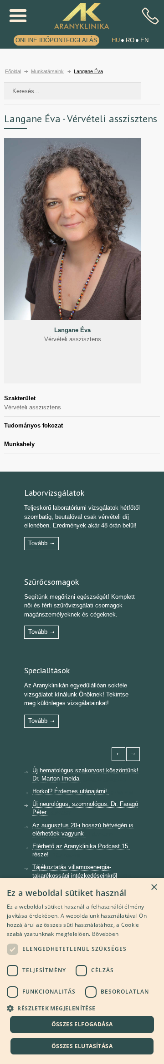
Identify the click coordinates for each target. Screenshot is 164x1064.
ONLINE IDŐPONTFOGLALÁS (56, 40)
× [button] (153, 887)
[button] (82, 1007)
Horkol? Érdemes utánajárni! (70, 791)
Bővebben (105, 934)
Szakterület (20, 398)
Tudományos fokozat (33, 425)
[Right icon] (133, 754)
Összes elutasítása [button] (82, 1046)
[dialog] (82, 971)
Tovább (37, 543)
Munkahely (19, 444)
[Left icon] (118, 754)
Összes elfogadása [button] (82, 1024)
